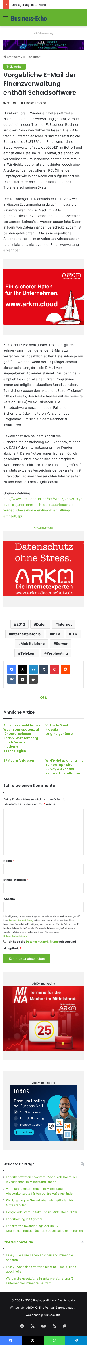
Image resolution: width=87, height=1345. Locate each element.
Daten (41, 624)
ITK (74, 634)
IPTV (56, 634)
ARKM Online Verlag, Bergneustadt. (50, 1307)
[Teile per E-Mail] (22, 679)
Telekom (27, 653)
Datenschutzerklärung (21, 920)
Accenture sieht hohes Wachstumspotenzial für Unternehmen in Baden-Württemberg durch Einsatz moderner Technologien (21, 738)
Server (62, 643)
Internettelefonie (26, 634)
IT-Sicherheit (32, 57)
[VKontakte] (11, 679)
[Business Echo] (29, 18)
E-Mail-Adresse (15, 879)
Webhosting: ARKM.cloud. (44, 1315)
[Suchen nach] (81, 20)
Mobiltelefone (33, 643)
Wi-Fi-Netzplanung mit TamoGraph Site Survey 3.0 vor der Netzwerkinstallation (64, 766)
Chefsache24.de (18, 1242)
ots (8, 103)
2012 (20, 624)
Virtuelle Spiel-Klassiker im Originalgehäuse (59, 729)
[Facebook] (11, 669)
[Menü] (5, 20)
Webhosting (57, 653)
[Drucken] (33, 679)
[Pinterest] (54, 669)
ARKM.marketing (43, 33)
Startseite (13, 57)
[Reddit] (65, 669)
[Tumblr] (43, 669)
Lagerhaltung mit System (24, 1219)
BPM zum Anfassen (18, 760)
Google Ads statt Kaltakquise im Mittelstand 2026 (41, 1212)
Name (8, 860)
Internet (65, 624)
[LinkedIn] (33, 669)
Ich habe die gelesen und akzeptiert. (39, 945)
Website (9, 899)
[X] (22, 669)
